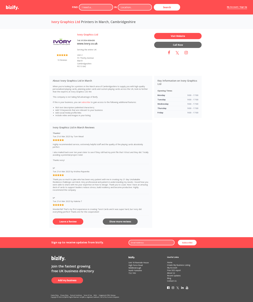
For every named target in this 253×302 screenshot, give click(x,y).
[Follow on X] (177, 53)
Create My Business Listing (178, 265)
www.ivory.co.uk (87, 43)
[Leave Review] (62, 55)
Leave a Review (68, 221)
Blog (169, 278)
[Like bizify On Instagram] (173, 288)
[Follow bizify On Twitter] (177, 288)
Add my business (67, 280)
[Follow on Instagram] (186, 53)
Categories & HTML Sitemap (107, 295)
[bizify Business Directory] (12, 6)
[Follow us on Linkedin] (182, 288)
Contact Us (172, 281)
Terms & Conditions (76, 295)
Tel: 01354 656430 (86, 40)
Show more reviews (120, 221)
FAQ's (95, 295)
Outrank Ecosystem (113, 297)
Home (169, 262)
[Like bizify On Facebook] (168, 288)
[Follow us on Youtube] (187, 288)
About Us (171, 273)
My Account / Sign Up (237, 7)
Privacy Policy (64, 295)
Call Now (178, 44)
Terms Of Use (88, 295)
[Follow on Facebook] (169, 53)
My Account (172, 267)
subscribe (85, 102)
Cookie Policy (55, 295)
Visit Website (178, 36)
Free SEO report (174, 270)
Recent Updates (174, 275)
